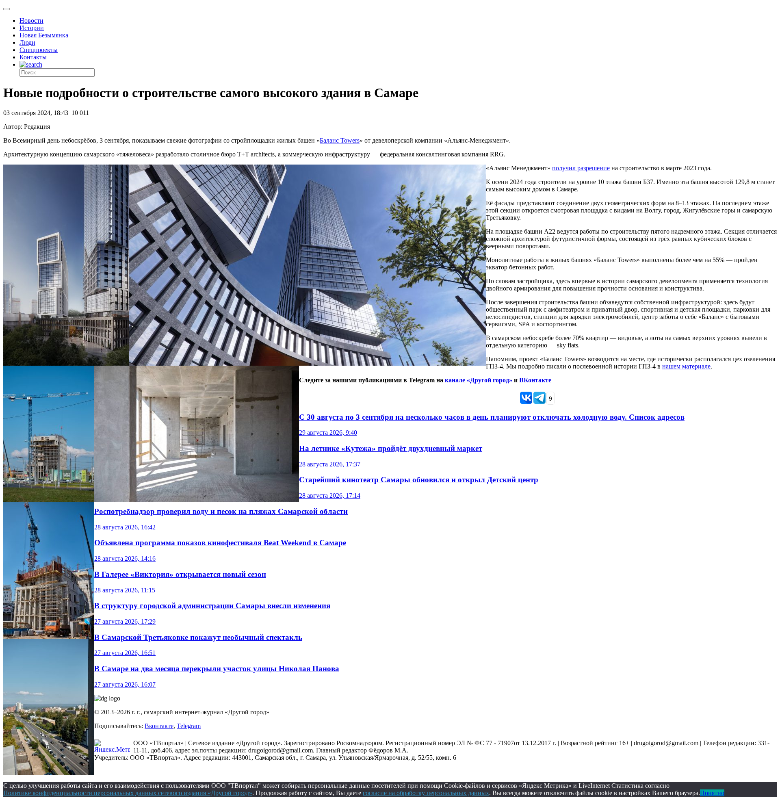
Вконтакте (159, 725)
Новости (31, 20)
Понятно (712, 792)
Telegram (189, 725)
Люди (27, 42)
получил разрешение (581, 168)
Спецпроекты (39, 49)
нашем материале (686, 366)
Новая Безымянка (44, 35)
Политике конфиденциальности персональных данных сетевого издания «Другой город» (127, 792)
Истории (32, 27)
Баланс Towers (340, 140)
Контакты (33, 57)
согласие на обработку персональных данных (426, 792)
